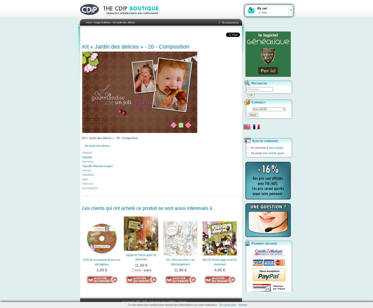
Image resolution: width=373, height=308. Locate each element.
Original (87, 152)
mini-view (87, 161)
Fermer (243, 304)
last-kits (86, 170)
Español (246, 133)
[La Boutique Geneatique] (268, 54)
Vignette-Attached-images (97, 166)
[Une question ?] (268, 220)
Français (256, 126)
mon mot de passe (273, 153)
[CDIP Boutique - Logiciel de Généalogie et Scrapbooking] (133, 17)
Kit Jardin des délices (124, 22)
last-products (89, 188)
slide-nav (87, 183)
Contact (183, 301)
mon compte (276, 147)
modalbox (88, 174)
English (246, 126)
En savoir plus (228, 304)
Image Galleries (102, 22)
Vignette (87, 157)
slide (85, 179)
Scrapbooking (230, 22)
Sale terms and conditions (162, 301)
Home (89, 22)
